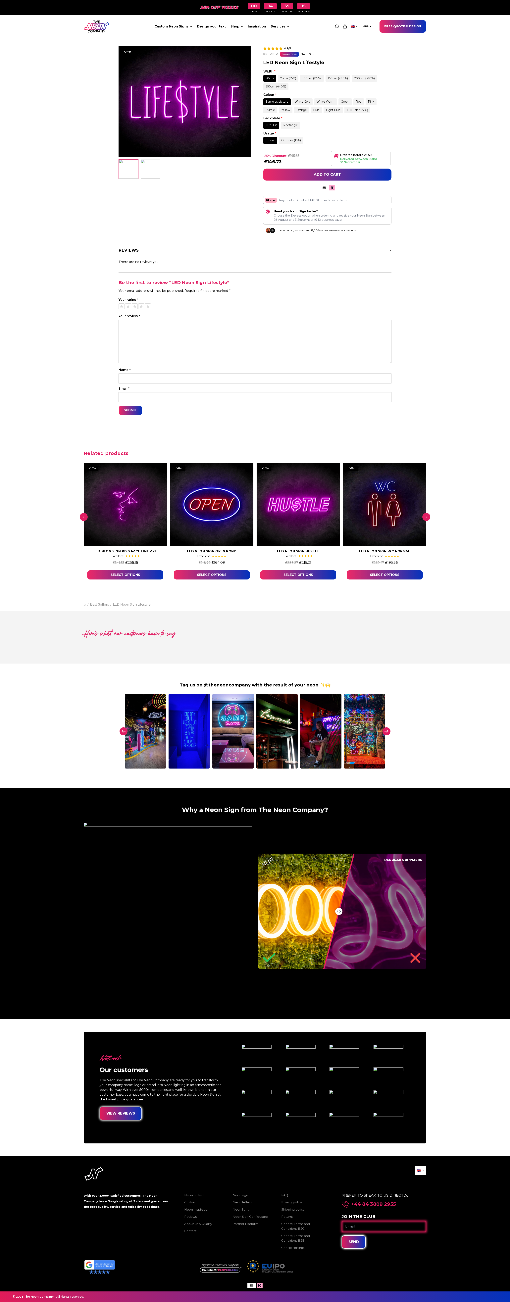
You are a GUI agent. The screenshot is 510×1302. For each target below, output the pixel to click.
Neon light (241, 1209)
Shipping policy (292, 1209)
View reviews (120, 1113)
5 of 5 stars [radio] (148, 306)
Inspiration (257, 26)
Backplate (272, 118)
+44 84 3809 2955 (373, 1204)
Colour (270, 95)
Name (125, 370)
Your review (129, 316)
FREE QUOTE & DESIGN (402, 26)
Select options (125, 575)
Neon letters (242, 1202)
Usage (269, 133)
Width (269, 71)
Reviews (190, 1217)
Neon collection (196, 1195)
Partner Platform (245, 1224)
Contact (190, 1231)
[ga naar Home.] (85, 605)
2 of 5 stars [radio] (128, 306)
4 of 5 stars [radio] (141, 306)
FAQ (284, 1195)
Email (124, 388)
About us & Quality (198, 1224)
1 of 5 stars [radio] (122, 306)
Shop (234, 26)
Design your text (211, 26)
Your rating (128, 300)
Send (353, 1242)
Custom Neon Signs (171, 26)
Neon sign (240, 1195)
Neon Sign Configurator (250, 1217)
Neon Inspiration (196, 1209)
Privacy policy (291, 1202)
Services (278, 26)
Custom (190, 1202)
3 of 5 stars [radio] (135, 306)
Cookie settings (292, 1248)
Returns (287, 1217)
